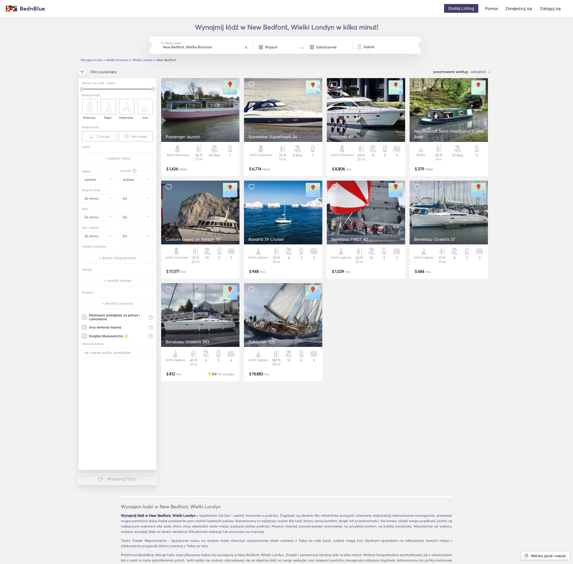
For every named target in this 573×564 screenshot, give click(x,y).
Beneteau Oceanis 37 (434, 239)
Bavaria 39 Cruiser (266, 239)
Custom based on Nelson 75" (193, 239)
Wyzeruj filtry (122, 479)
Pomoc (492, 8)
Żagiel (107, 117)
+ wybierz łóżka (117, 158)
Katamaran (126, 117)
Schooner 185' (261, 341)
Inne (145, 117)
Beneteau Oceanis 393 (187, 341)
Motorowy (89, 117)
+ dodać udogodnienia (117, 258)
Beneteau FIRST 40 (349, 239)
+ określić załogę (117, 280)
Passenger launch (183, 136)
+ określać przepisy (117, 303)
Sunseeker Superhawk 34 (272, 136)
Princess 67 (342, 136)
